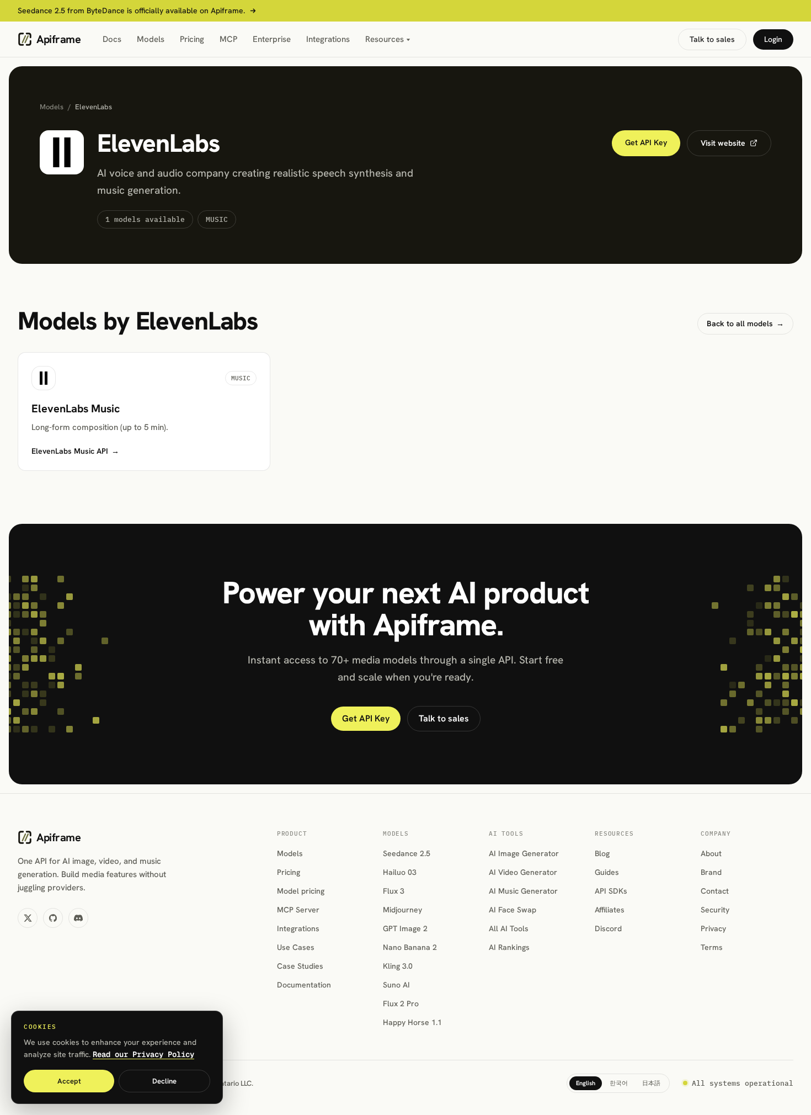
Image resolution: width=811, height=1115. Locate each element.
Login (773, 39)
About (711, 853)
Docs (112, 39)
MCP (228, 39)
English (585, 1083)
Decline (164, 1081)
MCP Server (298, 910)
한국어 (619, 1083)
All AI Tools (509, 928)
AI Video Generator (523, 872)
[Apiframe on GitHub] (53, 918)
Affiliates (610, 910)
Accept (69, 1081)
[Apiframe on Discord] (78, 918)
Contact (715, 891)
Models (150, 39)
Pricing (192, 39)
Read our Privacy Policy (143, 1054)
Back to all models (745, 323)
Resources (384, 39)
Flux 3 (393, 891)
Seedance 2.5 (406, 853)
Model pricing (300, 891)
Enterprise (272, 39)
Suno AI (396, 985)
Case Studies (300, 966)
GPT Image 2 (405, 928)
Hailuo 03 (400, 872)
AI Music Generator (523, 891)
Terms (712, 947)
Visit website (723, 143)
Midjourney (402, 910)
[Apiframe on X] (28, 918)
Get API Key (646, 142)
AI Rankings (509, 947)
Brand (711, 872)
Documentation (304, 985)
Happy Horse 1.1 (412, 1022)
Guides (607, 872)
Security (715, 910)
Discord (608, 928)
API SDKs (611, 891)
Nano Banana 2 (410, 947)
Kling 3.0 (398, 966)
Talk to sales (712, 39)
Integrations (328, 39)
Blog (602, 853)
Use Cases (295, 947)
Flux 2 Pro (401, 1003)
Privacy (713, 928)
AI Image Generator (524, 853)
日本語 (651, 1083)
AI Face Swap (512, 910)
